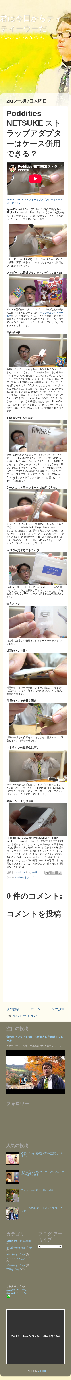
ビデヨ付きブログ (24, 877)
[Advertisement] (51, 1265)
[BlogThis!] (50, 873)
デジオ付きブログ (15, 1254)
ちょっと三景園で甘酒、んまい (37, 1190)
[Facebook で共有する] (56, 873)
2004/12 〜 (14, 1293)
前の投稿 (58, 1009)
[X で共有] (53, 873)
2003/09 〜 (14, 1290)
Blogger (42, 1371)
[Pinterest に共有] (60, 873)
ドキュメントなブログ (18, 1258)
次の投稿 (12, 1009)
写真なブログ (13, 1269)
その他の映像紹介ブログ (19, 1247)
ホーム (35, 1009)
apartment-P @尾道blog (18, 1241)
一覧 (24, 1290)
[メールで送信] (46, 873)
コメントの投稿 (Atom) (25, 1016)
